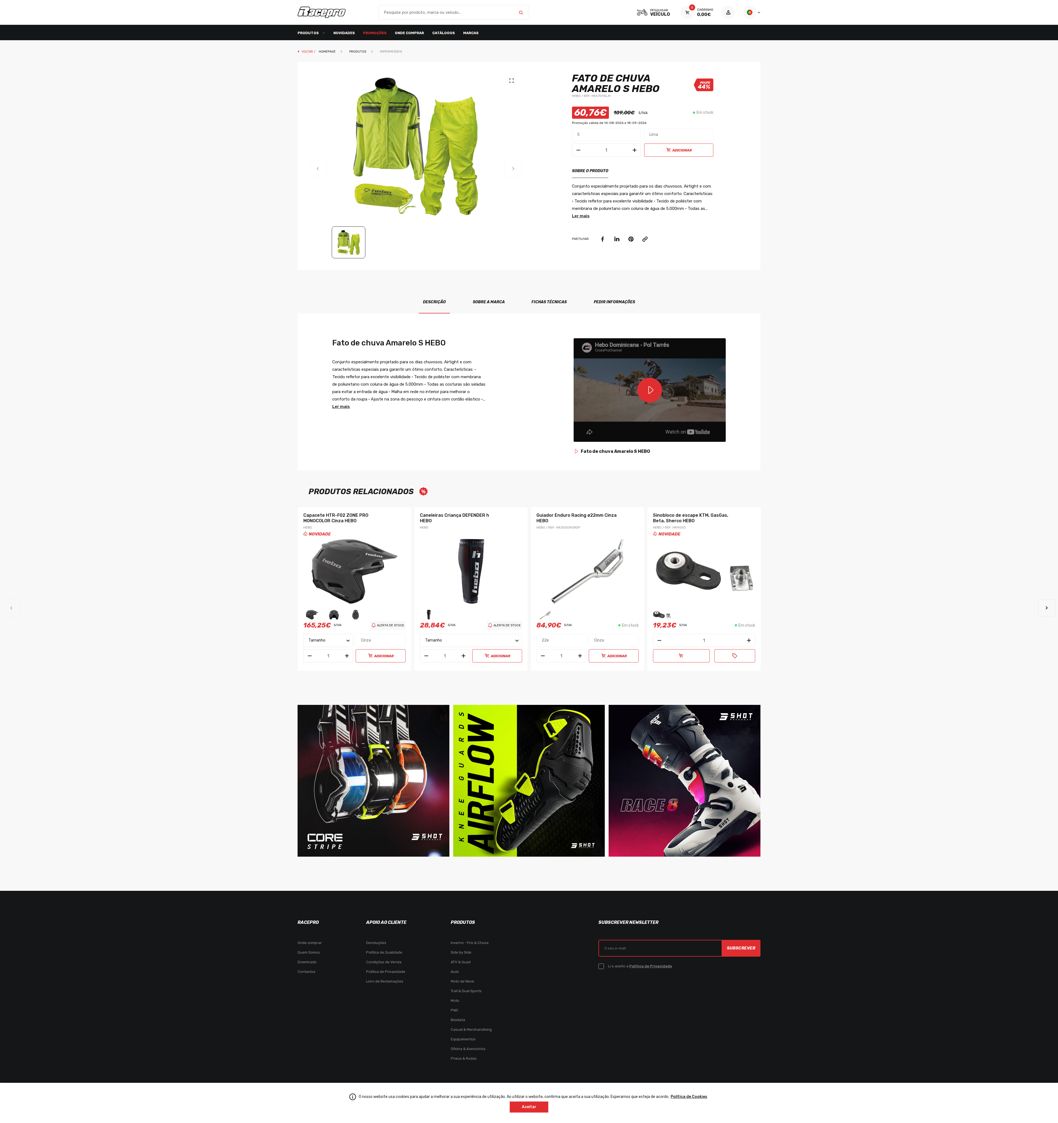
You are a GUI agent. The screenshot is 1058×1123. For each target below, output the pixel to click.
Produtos (357, 51)
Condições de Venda (383, 962)
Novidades (344, 33)
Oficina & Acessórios (468, 1049)
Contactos (306, 972)
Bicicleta (458, 1020)
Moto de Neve (462, 981)
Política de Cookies (689, 1096)
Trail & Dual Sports (466, 991)
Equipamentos (463, 1039)
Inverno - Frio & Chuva (469, 943)
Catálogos (443, 33)
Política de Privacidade (385, 972)
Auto (455, 972)
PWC (454, 1010)
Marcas (471, 33)
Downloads (307, 962)
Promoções (375, 33)
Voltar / (309, 51)
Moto (455, 1000)
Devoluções (376, 943)
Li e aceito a (640, 966)
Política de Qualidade (384, 952)
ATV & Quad (461, 962)
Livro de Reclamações (384, 981)
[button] (1046, 607)
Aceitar (529, 1107)
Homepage (327, 51)
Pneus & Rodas (464, 1058)
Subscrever (741, 948)
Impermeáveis (391, 51)
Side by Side (461, 952)
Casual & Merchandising (471, 1029)
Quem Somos (309, 952)
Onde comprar (409, 33)
